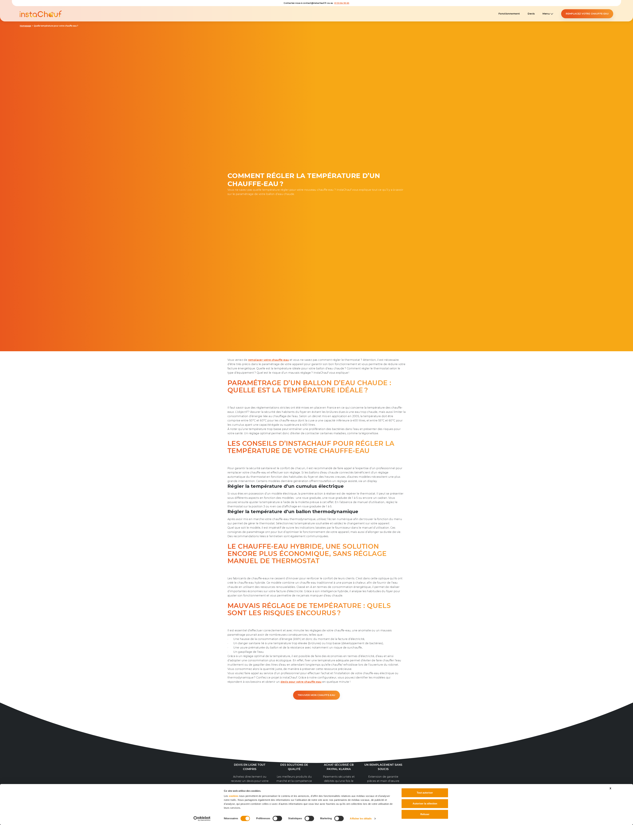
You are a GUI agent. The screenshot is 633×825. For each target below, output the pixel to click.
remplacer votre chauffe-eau (268, 359)
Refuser (424, 814)
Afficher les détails (361, 818)
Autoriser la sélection (425, 803)
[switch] (277, 818)
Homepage (25, 26)
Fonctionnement (509, 13)
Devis (531, 13)
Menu (546, 13)
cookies (233, 796)
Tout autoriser (425, 792)
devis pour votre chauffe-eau (301, 681)
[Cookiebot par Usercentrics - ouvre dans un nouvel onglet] (202, 818)
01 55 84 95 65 (341, 3)
